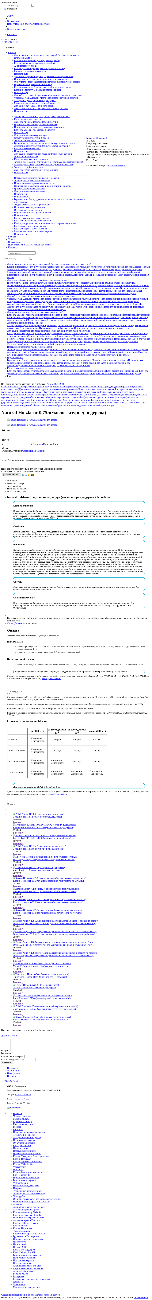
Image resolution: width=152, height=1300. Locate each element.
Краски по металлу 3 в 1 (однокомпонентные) (37, 90)
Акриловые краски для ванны (28, 1268)
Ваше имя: (7, 1053)
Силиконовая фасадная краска (115, 274)
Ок (146, 1297)
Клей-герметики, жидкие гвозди (30, 226)
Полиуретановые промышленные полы (34, 183)
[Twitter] (26, 475)
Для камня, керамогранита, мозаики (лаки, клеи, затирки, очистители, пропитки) (48, 331)
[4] (14, 433)
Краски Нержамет (22, 1159)
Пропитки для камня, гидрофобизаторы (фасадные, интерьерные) (55, 344)
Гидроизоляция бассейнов (26, 1177)
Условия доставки (41, 24)
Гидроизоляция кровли (24, 1180)
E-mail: (4, 1059)
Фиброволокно (20, 1183)
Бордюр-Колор (20, 1273)
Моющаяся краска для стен (26, 1287)
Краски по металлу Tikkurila (27, 1212)
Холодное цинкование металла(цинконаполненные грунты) (106, 293)
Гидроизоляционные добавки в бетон (33, 212)
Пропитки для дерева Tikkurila (28, 1217)
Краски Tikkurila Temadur (25, 1223)
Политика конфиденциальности (29, 1132)
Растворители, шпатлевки (63, 291)
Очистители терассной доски (89, 320)
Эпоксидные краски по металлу (29, 1193)
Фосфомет (18, 1204)
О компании (13, 21)
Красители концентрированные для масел (91, 317)
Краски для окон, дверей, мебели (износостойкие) (39, 68)
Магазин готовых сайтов (47, 1294)
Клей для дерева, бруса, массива (30, 228)
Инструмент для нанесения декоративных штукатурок (101, 328)
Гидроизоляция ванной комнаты (32, 365)
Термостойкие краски (24, 1135)
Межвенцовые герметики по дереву (123, 373)
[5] (17, 433)
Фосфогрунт (19, 1167)
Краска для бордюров (24, 1249)
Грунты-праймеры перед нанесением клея (35, 124)
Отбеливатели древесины (87, 307)
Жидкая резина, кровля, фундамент (32, 204)
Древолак (18, 1281)
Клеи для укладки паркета (27, 119)
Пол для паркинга (22, 1263)
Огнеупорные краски (24, 1143)
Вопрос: (6, 1050)
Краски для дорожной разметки (46, 272)
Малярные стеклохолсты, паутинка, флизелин (106, 272)
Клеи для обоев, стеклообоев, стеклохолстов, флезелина (84, 269)
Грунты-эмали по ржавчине (27, 1153)
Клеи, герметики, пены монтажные (32, 218)
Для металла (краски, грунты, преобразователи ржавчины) (43, 76)
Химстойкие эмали (66, 293)
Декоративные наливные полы (29, 191)
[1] (3, 433)
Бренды (12, 236)
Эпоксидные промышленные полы (32, 180)
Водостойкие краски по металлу (29, 1233)
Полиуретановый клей (24, 1257)
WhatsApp (15, 1107)
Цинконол (18, 1169)
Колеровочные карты (24, 1124)
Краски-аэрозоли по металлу (27, 1161)
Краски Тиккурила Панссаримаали (31, 1156)
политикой (139, 1297)
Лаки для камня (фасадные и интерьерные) (36, 170)
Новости (11, 24)
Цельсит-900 (19, 1247)
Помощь (11, 1076)
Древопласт (19, 1284)
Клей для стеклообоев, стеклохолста (32, 220)
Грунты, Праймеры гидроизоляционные (69, 365)
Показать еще (21, 74)
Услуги (10, 16)
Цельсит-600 (19, 1244)
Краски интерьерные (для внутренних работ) (37, 60)
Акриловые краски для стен (27, 1265)
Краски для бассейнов (99, 363)
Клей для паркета (22, 1145)
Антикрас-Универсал (24, 1271)
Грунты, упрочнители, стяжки (29, 188)
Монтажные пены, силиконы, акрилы (33, 231)
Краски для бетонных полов (123, 352)
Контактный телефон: (12, 1056)
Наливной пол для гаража (26, 1185)
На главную (13, 1068)
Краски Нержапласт (23, 1228)
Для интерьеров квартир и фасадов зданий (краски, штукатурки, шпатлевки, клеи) (49, 264)
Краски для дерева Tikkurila (27, 1215)
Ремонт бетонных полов (116, 355)
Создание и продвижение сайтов (18, 1294)
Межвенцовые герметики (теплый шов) (34, 103)
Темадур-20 (19, 1196)
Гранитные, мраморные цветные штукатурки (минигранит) (44, 143)
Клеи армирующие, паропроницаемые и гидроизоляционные (45, 223)
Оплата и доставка (16, 29)
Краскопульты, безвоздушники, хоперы (100, 288)
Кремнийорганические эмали (28, 1172)
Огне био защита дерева (61, 307)
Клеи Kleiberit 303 (22, 1175)
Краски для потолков (72, 272)
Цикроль (17, 1188)
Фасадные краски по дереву (27, 1137)
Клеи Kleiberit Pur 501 (24, 1252)
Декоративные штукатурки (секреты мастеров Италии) (42, 146)
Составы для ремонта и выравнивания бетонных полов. (42, 186)
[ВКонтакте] (23, 475)
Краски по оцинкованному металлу (62, 288)
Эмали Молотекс (21, 1231)
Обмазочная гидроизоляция (28, 210)
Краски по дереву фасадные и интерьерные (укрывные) (104, 304)
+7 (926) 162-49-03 (9, 42)
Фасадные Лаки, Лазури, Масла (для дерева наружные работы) (46, 98)
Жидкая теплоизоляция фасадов (30, 71)
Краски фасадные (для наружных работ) (34, 63)
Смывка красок (84, 291)
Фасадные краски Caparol (26, 1209)
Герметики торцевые (24, 304)
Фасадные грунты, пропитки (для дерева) (35, 100)
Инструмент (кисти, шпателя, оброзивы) (55, 304)
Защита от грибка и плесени (28, 167)
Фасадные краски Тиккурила (28, 1220)
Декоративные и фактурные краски (32, 135)
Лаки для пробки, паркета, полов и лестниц (36, 122)
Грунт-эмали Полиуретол (26, 1236)
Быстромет (18, 1276)
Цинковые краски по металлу (28, 1239)
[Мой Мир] (32, 475)
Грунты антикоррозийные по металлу (33, 84)
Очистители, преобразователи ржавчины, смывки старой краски (47, 82)
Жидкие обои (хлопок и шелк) (29, 140)
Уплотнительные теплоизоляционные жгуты (43, 309)
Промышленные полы (24, 1151)
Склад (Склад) (14, 623)
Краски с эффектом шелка (27, 148)
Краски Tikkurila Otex (24, 1164)
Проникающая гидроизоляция (29, 207)
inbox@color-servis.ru (51, 679)
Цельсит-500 (19, 1241)
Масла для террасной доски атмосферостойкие (50, 320)
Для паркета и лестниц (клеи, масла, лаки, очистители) (42, 116)
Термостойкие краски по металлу (40, 293)
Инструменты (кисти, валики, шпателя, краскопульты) (41, 79)
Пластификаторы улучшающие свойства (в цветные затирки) (83, 339)
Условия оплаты (24, 24)
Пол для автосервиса (23, 1260)
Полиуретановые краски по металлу (31, 1201)
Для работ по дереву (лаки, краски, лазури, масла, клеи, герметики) (48, 95)
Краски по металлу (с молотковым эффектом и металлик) (43, 87)
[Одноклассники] (29, 475)
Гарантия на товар (22, 1121)
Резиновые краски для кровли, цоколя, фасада (76, 274)
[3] (10, 433)
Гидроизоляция (22, 196)
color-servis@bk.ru (21, 1099)
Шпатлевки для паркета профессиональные (126, 320)
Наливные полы (21, 1148)
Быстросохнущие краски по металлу (31, 1279)
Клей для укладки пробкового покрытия (34, 130)
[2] (7, 433)
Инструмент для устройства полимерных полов (85, 352)
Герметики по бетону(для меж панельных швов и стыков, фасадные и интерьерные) (49, 360)
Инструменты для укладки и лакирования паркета (39, 127)
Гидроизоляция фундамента (27, 1255)
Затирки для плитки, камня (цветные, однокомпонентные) (43, 164)
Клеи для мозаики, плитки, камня (31, 159)
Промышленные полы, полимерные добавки (37, 178)
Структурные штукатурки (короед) (31, 138)
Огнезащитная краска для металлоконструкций (37, 1199)
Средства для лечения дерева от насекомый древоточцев (85, 405)
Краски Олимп (20, 1225)
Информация (13, 1073)
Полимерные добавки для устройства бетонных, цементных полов (70, 355)
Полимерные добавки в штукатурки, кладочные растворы (79, 341)
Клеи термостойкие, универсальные (86, 373)
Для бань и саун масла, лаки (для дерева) (34, 106)
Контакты (12, 34)
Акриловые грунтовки (25, 66)
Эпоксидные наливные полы (28, 1191)
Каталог (12, 52)
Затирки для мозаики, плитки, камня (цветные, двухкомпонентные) (48, 162)
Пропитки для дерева (24, 1140)
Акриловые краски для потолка (29, 1207)
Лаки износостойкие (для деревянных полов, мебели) (41, 108)
